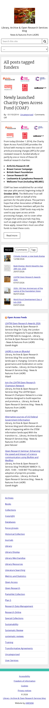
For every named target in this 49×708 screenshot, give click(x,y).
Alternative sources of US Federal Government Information (21, 418)
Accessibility (24, 676)
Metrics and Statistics (15, 576)
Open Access (11, 582)
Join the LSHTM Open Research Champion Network (20, 384)
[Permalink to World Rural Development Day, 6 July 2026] (7, 301)
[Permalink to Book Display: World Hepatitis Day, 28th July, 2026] (7, 268)
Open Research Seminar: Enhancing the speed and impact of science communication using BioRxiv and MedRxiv (22, 456)
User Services (11, 660)
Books (8, 504)
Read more (12, 235)
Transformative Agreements (19, 648)
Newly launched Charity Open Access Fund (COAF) (23, 102)
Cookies (24, 685)
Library (8, 546)
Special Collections (14, 618)
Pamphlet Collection (15, 594)
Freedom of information (24, 681)
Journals (9, 540)
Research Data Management (19, 606)
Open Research (12, 588)
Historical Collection (15, 534)
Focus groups (11, 528)
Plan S (8, 600)
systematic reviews (14, 636)
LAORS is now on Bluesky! (17, 351)
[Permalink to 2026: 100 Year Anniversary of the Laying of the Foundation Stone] (7, 290)
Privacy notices (24, 690)
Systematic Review (14, 630)
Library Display (12, 552)
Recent (8, 249)
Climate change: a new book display (29, 256)
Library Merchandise (15, 558)
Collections (10, 510)
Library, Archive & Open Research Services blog (24, 29)
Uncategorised (26, 114)
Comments (21, 249)
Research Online (13, 612)
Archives (9, 498)
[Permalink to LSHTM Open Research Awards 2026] (7, 279)
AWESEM (29, 703)
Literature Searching (15, 570)
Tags (33, 249)
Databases (10, 522)
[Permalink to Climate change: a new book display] (7, 258)
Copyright (10, 516)
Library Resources (14, 564)
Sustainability (11, 624)
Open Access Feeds (17, 317)
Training (9, 642)
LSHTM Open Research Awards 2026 (23, 323)
